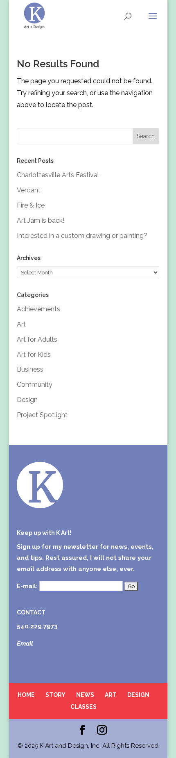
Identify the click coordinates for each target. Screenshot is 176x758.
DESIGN (138, 695)
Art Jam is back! (40, 220)
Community (34, 384)
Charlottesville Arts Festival (58, 175)
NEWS (85, 695)
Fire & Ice (31, 205)
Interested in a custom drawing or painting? (82, 236)
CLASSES (83, 706)
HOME (26, 695)
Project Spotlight (42, 415)
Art (21, 324)
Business (30, 369)
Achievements (38, 309)
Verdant (29, 190)
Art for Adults (37, 339)
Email (25, 643)
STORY (55, 695)
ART (111, 695)
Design (27, 400)
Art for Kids (34, 354)
